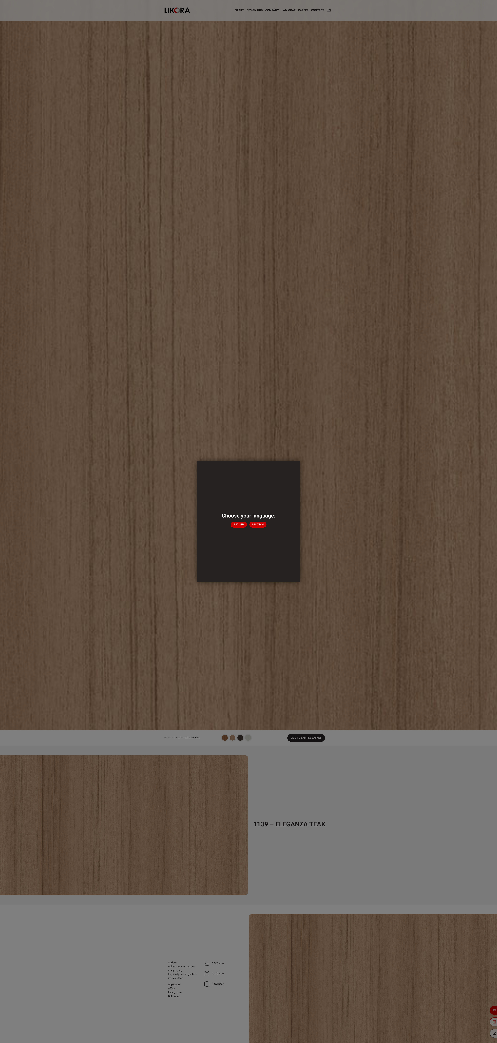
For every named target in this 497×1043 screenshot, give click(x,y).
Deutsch (258, 524)
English (238, 524)
